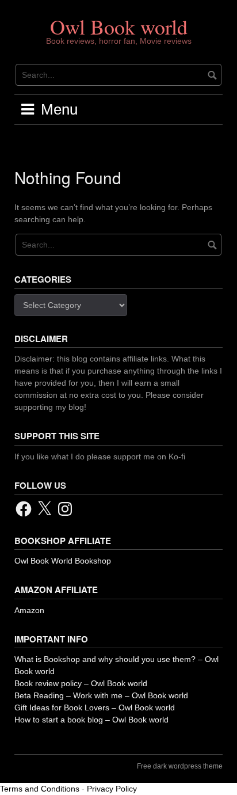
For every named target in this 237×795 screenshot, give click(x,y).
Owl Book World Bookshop (62, 560)
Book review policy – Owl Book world (80, 683)
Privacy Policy (112, 788)
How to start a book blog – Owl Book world (91, 719)
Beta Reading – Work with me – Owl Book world (101, 695)
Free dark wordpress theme (180, 766)
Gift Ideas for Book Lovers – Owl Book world (94, 707)
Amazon (29, 610)
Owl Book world (119, 26)
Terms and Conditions (39, 788)
